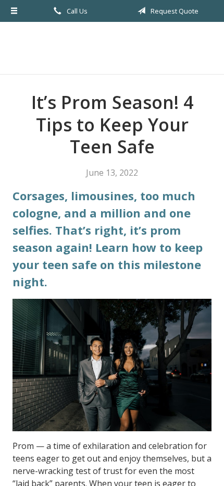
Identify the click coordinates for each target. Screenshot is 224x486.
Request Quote (173, 11)
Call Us (76, 11)
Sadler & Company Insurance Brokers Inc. (112, 48)
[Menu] (14, 11)
